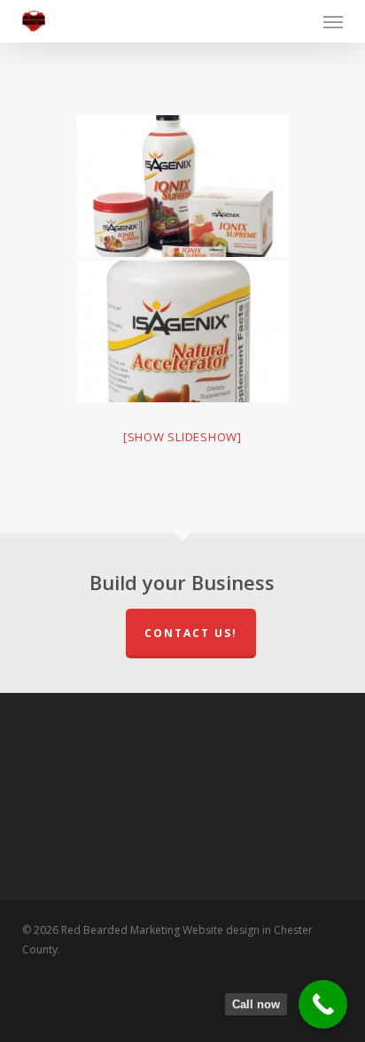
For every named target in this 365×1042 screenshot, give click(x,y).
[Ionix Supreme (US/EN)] (182, 186)
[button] (333, 21)
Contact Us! (190, 633)
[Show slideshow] (182, 437)
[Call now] (323, 1004)
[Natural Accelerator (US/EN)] (182, 331)
